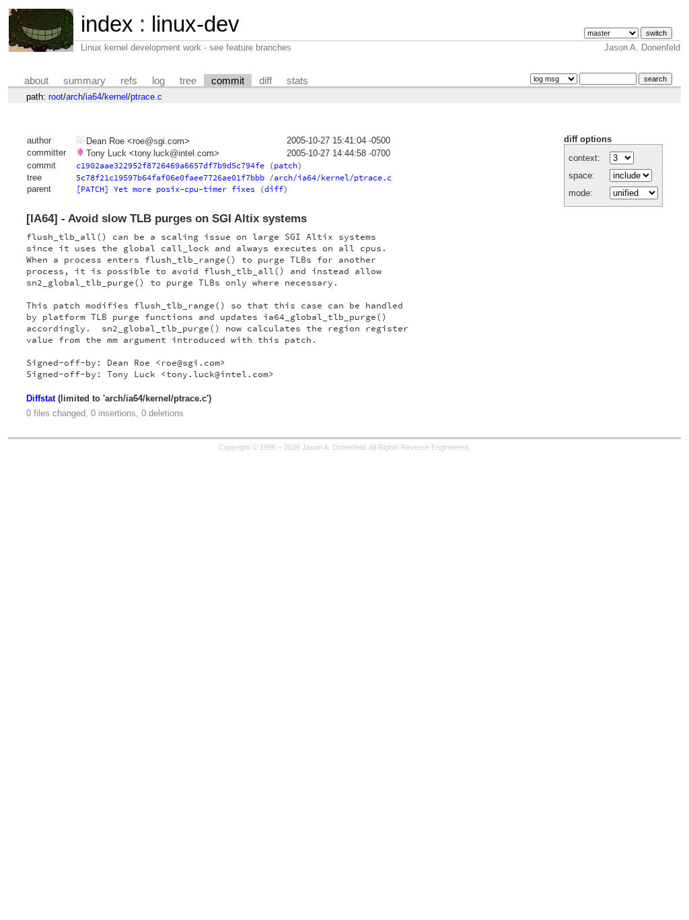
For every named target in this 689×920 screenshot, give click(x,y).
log (158, 80)
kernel (116, 97)
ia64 (93, 97)
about (36, 80)
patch (285, 165)
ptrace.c (146, 97)
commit (227, 80)
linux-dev (195, 23)
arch (74, 97)
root (55, 97)
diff (265, 80)
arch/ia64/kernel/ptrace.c (333, 177)
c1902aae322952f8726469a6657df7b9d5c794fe (170, 165)
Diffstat (40, 398)
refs (128, 80)
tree (188, 80)
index (107, 23)
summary (84, 80)
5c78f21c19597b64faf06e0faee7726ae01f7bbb (170, 177)
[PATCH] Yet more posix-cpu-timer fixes (165, 189)
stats (297, 80)
